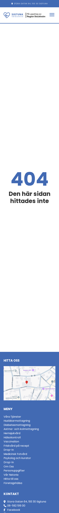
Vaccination (11, 441)
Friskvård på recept (16, 446)
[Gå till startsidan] (13, 15)
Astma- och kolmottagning (21, 429)
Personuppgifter (14, 470)
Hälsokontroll (12, 437)
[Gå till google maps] (30, 383)
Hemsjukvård (12, 433)
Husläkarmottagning (17, 421)
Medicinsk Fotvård (15, 454)
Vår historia (11, 475)
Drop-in (9, 450)
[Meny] (52, 15)
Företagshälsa (13, 483)
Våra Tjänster (12, 417)
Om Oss (9, 466)
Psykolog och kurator (17, 458)
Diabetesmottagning (17, 425)
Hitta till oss (11, 479)
